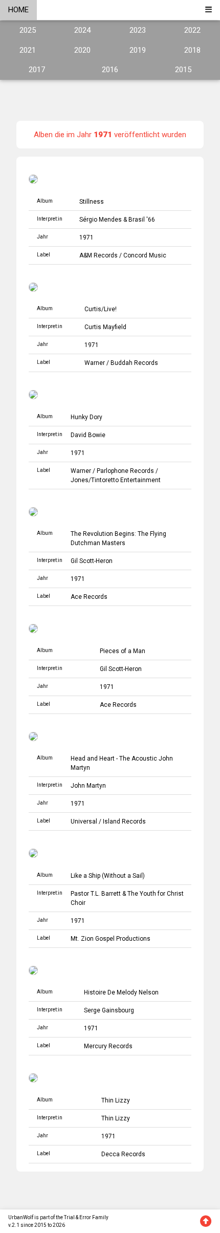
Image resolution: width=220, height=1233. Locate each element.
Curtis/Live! (100, 309)
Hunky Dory (86, 417)
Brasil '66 (141, 219)
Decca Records (123, 1154)
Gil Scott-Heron (92, 561)
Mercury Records (108, 1046)
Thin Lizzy (115, 1100)
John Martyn (88, 785)
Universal (84, 821)
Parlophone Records (125, 470)
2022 (192, 30)
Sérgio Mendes (100, 219)
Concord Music (144, 255)
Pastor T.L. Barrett (96, 893)
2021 (27, 50)
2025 (27, 30)
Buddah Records (134, 362)
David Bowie (88, 435)
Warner (94, 362)
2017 (37, 69)
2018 (192, 50)
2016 (110, 69)
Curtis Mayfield (105, 327)
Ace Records (89, 596)
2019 (137, 50)
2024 (82, 30)
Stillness (91, 201)
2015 (183, 69)
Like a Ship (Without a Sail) (108, 875)
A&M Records (98, 255)
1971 (86, 237)
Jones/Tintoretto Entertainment (116, 480)
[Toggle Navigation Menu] (208, 10)
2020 (82, 50)
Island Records (124, 821)
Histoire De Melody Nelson (121, 992)
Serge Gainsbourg (109, 1010)
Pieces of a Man (122, 651)
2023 (137, 30)
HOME (18, 9)
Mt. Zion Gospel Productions (110, 938)
